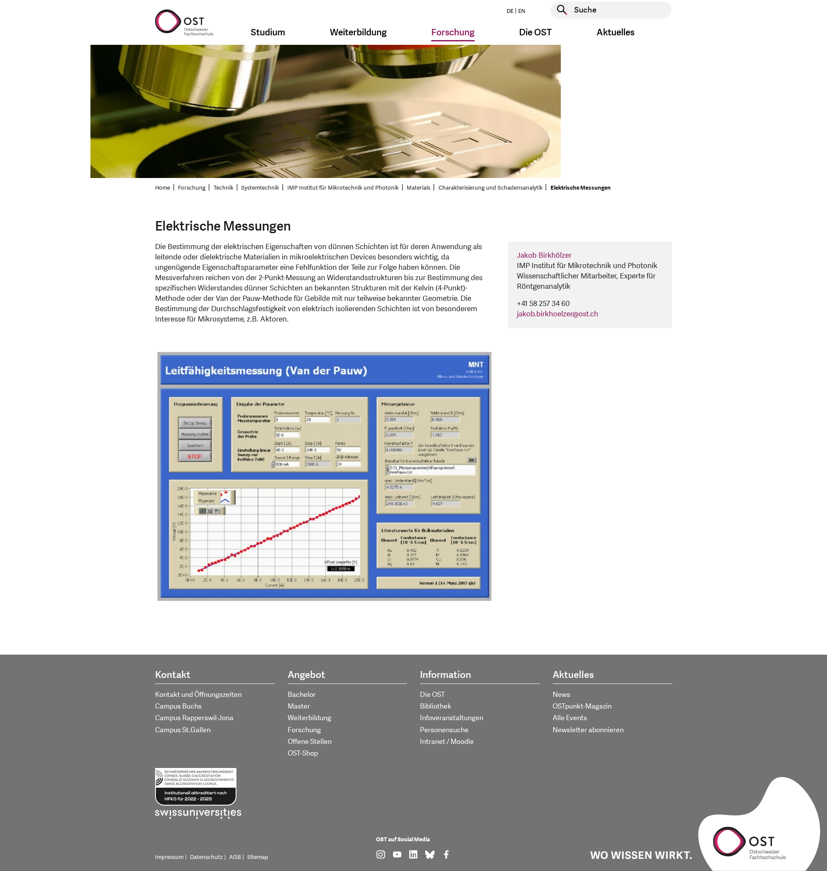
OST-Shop (303, 753)
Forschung (191, 188)
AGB (235, 857)
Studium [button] (268, 32)
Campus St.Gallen (183, 730)
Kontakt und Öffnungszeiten (198, 694)
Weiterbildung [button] (358, 32)
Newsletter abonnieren (588, 730)
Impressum (169, 857)
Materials (418, 188)
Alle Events (570, 718)
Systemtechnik (260, 188)
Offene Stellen (310, 741)
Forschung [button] (453, 32)
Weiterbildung (309, 718)
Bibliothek (435, 706)
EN (521, 11)
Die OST (432, 694)
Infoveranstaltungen (451, 718)
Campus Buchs (178, 706)
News (561, 694)
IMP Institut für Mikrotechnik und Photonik (343, 188)
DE (510, 11)
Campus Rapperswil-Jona (194, 718)
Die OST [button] (535, 32)
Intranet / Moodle (447, 741)
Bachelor (302, 694)
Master (299, 706)
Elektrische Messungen (580, 188)
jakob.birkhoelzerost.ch (557, 314)
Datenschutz (206, 857)
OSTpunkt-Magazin (582, 706)
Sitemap (257, 857)
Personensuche (444, 730)
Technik (223, 188)
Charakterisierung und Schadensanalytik (490, 188)
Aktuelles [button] (615, 32)
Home (162, 188)
